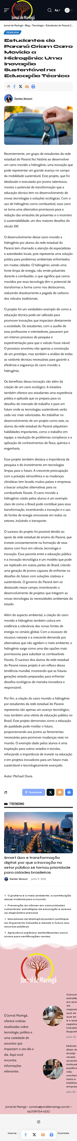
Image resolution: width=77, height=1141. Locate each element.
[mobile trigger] (7, 10)
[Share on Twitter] (20, 86)
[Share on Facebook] (14, 86)
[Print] (33, 86)
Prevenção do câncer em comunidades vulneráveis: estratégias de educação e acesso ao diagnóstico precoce (37, 909)
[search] (50, 10)
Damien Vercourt (23, 98)
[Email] (27, 86)
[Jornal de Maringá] (23, 10)
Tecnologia (12, 32)
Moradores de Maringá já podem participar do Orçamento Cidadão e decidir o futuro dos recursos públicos (36, 923)
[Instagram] (38, 1122)
